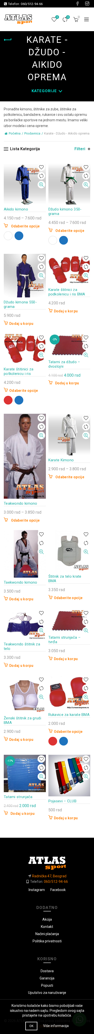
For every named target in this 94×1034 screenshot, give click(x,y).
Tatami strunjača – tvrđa (64, 639)
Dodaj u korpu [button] (21, 324)
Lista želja (57, 17)
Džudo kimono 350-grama (65, 211)
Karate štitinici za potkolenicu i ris (19, 371)
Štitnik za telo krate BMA (64, 578)
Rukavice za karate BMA (69, 714)
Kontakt (47, 927)
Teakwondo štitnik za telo (22, 646)
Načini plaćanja (47, 934)
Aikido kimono (16, 209)
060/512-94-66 (32, 4)
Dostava (47, 971)
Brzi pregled (41, 184)
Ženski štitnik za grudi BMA (22, 720)
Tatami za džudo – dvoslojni (64, 364)
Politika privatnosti (47, 941)
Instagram (37, 890)
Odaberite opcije (25, 226)
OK (31, 1026)
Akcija (47, 919)
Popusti (47, 985)
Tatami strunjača (18, 797)
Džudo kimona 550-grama (20, 304)
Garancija (47, 978)
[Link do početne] (47, 861)
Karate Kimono (61, 460)
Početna (15, 133)
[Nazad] (10, 40)
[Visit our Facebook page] (77, 3)
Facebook (58, 890)
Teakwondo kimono (20, 503)
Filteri (79, 148)
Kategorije (44, 91)
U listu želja (41, 167)
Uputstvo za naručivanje (47, 993)
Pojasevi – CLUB (62, 801)
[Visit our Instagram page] (87, 3)
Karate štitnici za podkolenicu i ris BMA (66, 291)
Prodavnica (32, 133)
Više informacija (56, 1026)
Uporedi (68, 17)
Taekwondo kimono (20, 582)
